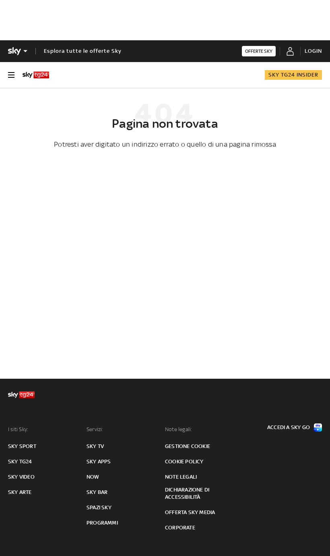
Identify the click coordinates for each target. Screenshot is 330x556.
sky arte (20, 492)
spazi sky (99, 507)
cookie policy (184, 461)
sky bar (97, 492)
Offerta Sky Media (190, 512)
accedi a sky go (288, 427)
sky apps (99, 461)
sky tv (95, 446)
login (313, 51)
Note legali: (178, 429)
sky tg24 (20, 461)
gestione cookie (187, 446)
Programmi (102, 523)
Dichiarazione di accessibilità (187, 493)
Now (93, 477)
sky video (21, 477)
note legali (181, 477)
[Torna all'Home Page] (36, 75)
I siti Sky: (18, 429)
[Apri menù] (11, 75)
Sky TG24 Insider (293, 75)
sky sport (22, 446)
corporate (180, 528)
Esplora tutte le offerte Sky (83, 51)
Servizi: (95, 429)
